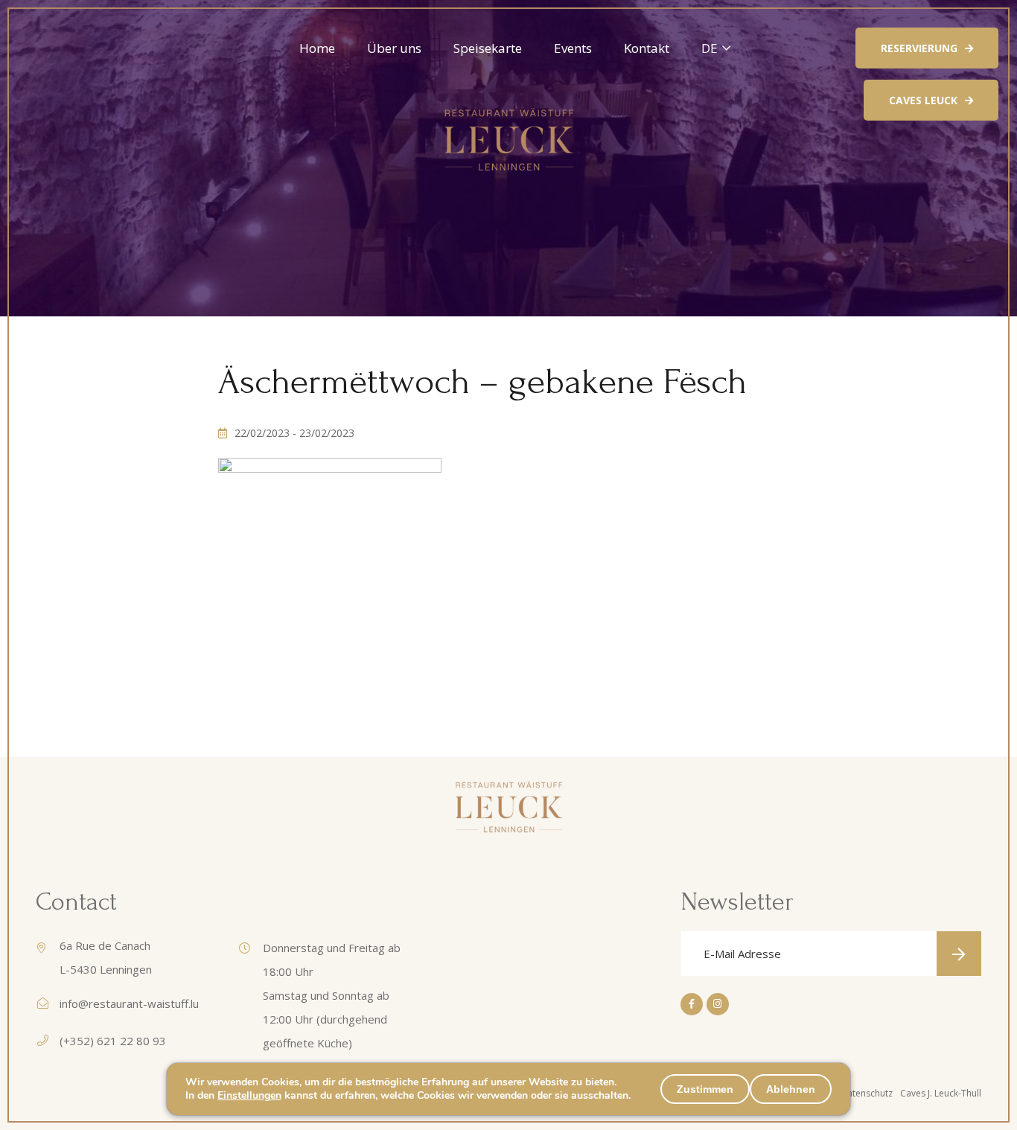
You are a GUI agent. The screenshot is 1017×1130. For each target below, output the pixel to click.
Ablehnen (790, 1089)
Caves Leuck (923, 100)
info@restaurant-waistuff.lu (129, 1003)
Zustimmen (705, 1089)
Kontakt (646, 48)
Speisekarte (487, 48)
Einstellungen (249, 1095)
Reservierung (919, 48)
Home (317, 48)
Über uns (394, 48)
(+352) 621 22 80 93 (113, 1040)
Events (573, 48)
